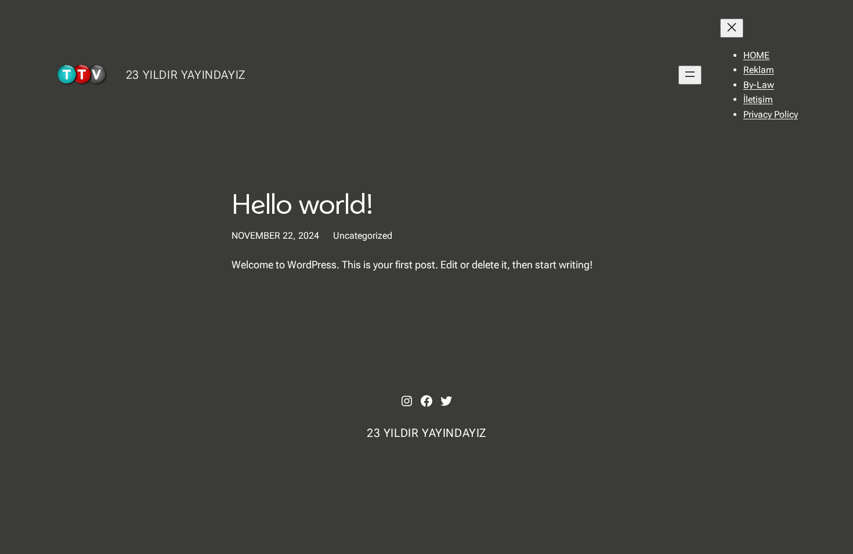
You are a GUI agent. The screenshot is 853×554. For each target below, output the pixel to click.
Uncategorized (362, 235)
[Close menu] (731, 28)
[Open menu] (690, 75)
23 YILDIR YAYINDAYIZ (185, 75)
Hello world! (302, 203)
